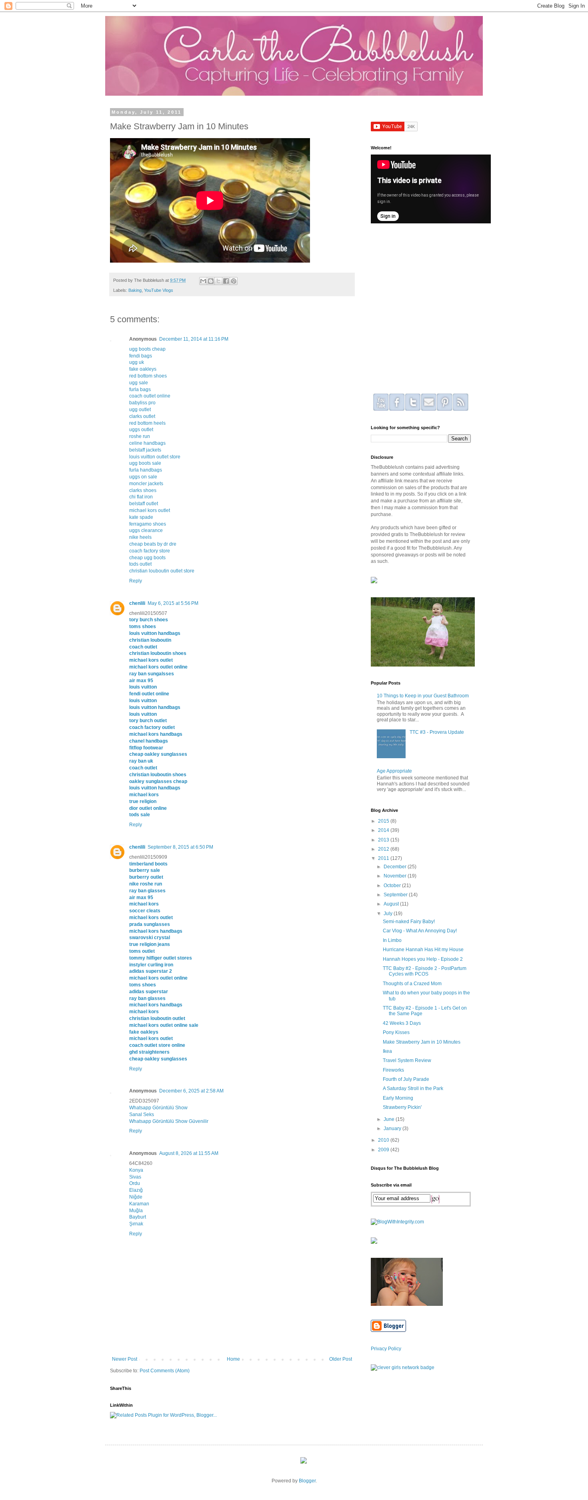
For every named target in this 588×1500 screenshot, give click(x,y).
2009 (384, 1150)
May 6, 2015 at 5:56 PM (173, 603)
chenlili (137, 603)
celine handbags (147, 443)
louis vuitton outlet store (154, 457)
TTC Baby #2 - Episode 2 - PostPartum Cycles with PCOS (424, 971)
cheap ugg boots (147, 557)
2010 (384, 1140)
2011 (384, 858)
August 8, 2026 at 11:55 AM (188, 1153)
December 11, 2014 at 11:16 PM (193, 339)
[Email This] (203, 281)
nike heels (140, 537)
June (390, 1119)
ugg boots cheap (147, 349)
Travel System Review (407, 1060)
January (393, 1128)
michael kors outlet (149, 510)
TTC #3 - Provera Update (437, 732)
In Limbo (392, 940)
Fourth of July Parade (406, 1079)
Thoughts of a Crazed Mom (412, 983)
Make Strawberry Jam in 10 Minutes (421, 1042)
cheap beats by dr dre (152, 544)
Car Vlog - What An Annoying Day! (420, 931)
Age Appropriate (394, 771)
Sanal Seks (141, 1114)
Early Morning (398, 1098)
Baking (135, 290)
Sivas (135, 1177)
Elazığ (136, 1190)
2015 (384, 821)
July (389, 913)
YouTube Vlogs (158, 290)
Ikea (387, 1051)
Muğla (136, 1210)
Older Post (340, 1359)
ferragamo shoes (147, 524)
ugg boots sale (145, 463)
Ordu (134, 1183)
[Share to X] (218, 281)
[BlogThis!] (211, 281)
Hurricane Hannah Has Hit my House (423, 949)
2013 (384, 840)
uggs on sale (143, 477)
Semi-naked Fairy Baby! (409, 921)
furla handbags (145, 470)
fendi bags (140, 356)
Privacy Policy (386, 1348)
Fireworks (393, 1070)
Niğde (135, 1197)
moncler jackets (146, 483)
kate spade (141, 517)
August (392, 904)
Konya (136, 1170)
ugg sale (138, 383)
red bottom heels (147, 423)
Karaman (139, 1204)
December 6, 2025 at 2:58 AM (191, 1091)
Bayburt (137, 1217)
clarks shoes (142, 490)
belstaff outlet (143, 503)
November (396, 876)
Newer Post (124, 1359)
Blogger (307, 1481)
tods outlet (140, 564)
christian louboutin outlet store (161, 571)
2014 (384, 830)
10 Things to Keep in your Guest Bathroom (423, 696)
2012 (384, 849)
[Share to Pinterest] (234, 281)
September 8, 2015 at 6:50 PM (180, 847)
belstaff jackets (145, 450)
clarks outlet (142, 416)
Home (233, 1359)
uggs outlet (141, 429)
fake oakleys (142, 369)
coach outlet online (149, 396)
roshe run (139, 436)
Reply (135, 581)
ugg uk (136, 362)
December (396, 866)
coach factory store (149, 551)
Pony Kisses (396, 1032)
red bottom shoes (148, 376)
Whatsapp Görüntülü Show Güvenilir (168, 1121)
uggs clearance (146, 530)
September (396, 895)
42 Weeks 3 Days (402, 1023)
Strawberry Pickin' (402, 1107)
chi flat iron (141, 497)
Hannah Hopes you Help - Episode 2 (423, 959)
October (393, 885)
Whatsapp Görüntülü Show (158, 1107)
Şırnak (136, 1224)
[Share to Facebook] (226, 281)
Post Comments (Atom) (165, 1370)
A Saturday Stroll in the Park (413, 1088)
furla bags (140, 389)
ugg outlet (140, 409)
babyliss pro (142, 403)
